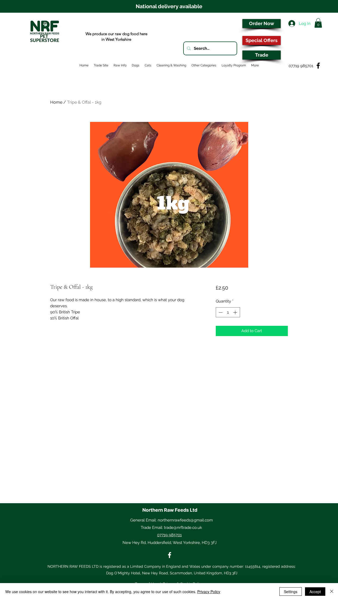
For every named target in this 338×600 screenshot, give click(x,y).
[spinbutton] (227, 312)
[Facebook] (169, 555)
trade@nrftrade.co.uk (183, 527)
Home (56, 102)
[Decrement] (220, 312)
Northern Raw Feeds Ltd (169, 510)
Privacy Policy (208, 591)
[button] (318, 23)
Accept (315, 591)
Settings (290, 591)
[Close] (331, 591)
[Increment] (235, 312)
